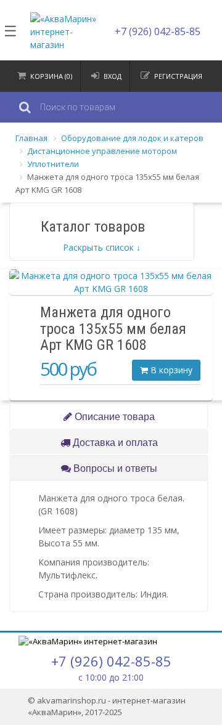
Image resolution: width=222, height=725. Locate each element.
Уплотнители (53, 163)
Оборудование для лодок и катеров (132, 138)
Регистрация (178, 76)
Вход (112, 76)
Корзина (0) (51, 76)
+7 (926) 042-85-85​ (157, 31)
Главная (31, 138)
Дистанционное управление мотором (102, 150)
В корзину (170, 370)
